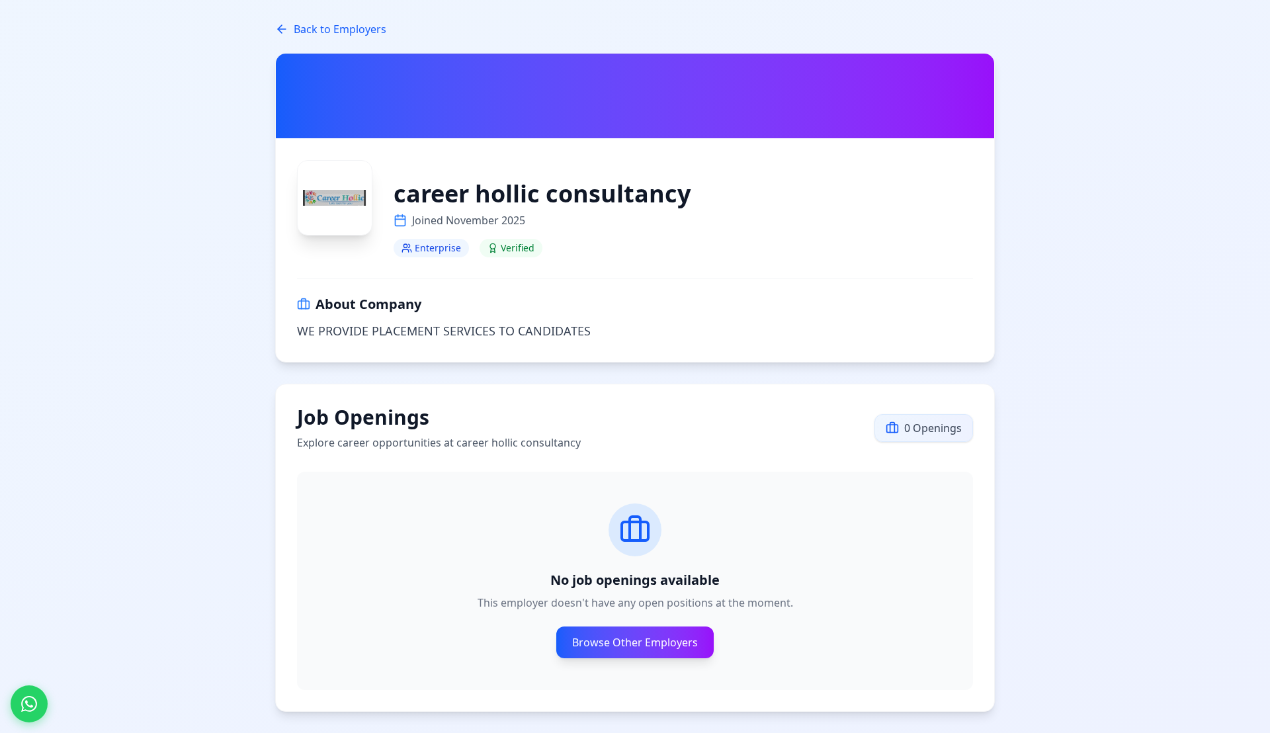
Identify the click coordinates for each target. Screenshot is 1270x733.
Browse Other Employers (635, 642)
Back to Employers (340, 29)
